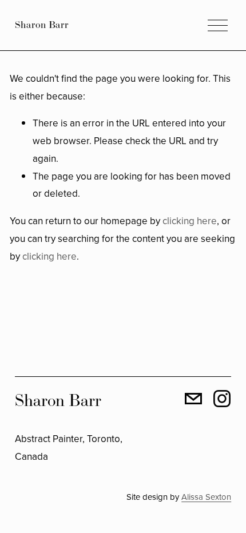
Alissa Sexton (206, 497)
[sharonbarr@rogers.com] (193, 398)
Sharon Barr (42, 24)
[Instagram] (222, 398)
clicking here (189, 221)
